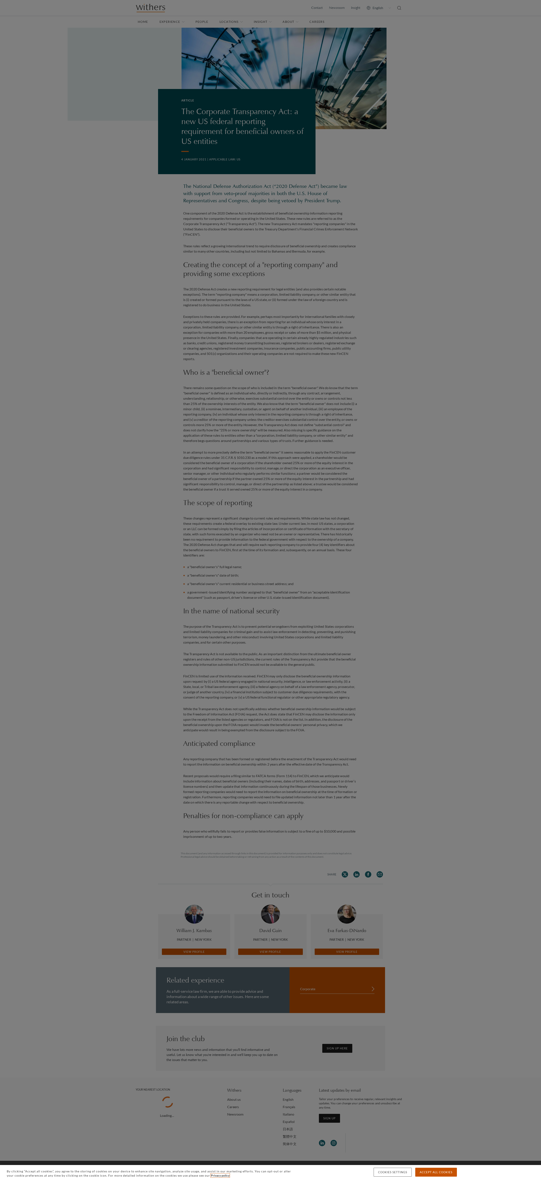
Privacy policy (220, 1175)
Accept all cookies (436, 1172)
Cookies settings (392, 1172)
